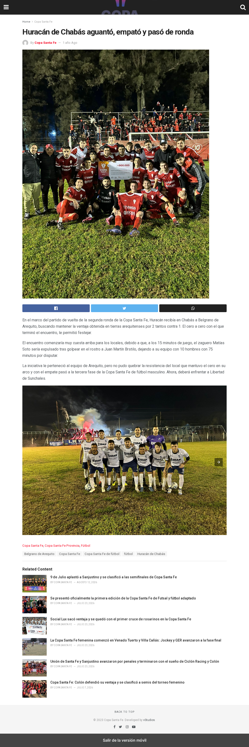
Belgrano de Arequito (39, 554)
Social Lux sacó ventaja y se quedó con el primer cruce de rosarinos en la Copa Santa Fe (120, 619)
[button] (218, 462)
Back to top (125, 711)
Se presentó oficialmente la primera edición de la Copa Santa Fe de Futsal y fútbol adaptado (123, 598)
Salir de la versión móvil (124, 740)
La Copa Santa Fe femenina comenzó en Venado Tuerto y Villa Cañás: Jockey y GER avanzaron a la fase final (135, 640)
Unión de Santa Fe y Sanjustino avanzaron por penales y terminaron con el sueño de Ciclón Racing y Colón (134, 661)
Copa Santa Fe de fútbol (102, 554)
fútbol (128, 554)
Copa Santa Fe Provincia (62, 545)
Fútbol (85, 545)
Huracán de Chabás (151, 554)
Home (26, 21)
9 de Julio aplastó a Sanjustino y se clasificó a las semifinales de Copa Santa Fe (113, 577)
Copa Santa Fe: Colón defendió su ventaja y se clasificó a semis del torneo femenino (117, 682)
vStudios (149, 720)
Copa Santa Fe (43, 21)
